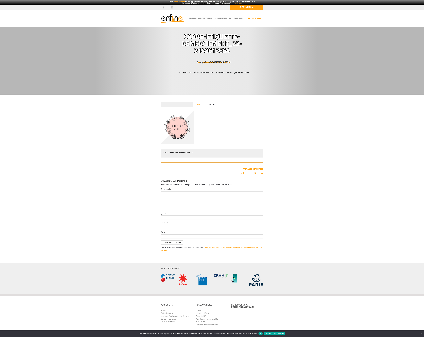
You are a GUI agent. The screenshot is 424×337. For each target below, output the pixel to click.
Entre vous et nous (253, 18)
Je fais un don (246, 7)
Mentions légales (203, 313)
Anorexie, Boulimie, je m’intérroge (175, 316)
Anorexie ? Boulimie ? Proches (200, 18)
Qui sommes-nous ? (236, 18)
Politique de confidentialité (207, 324)
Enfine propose (221, 18)
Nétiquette (200, 322)
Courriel (164, 223)
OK (261, 333)
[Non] (421, 334)
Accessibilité (201, 316)
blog (193, 72)
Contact (199, 310)
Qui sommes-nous (168, 319)
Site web (164, 232)
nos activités (236, 3)
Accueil (183, 72)
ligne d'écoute (179, 1)
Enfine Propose (167, 313)
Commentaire (166, 189)
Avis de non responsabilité (207, 319)
